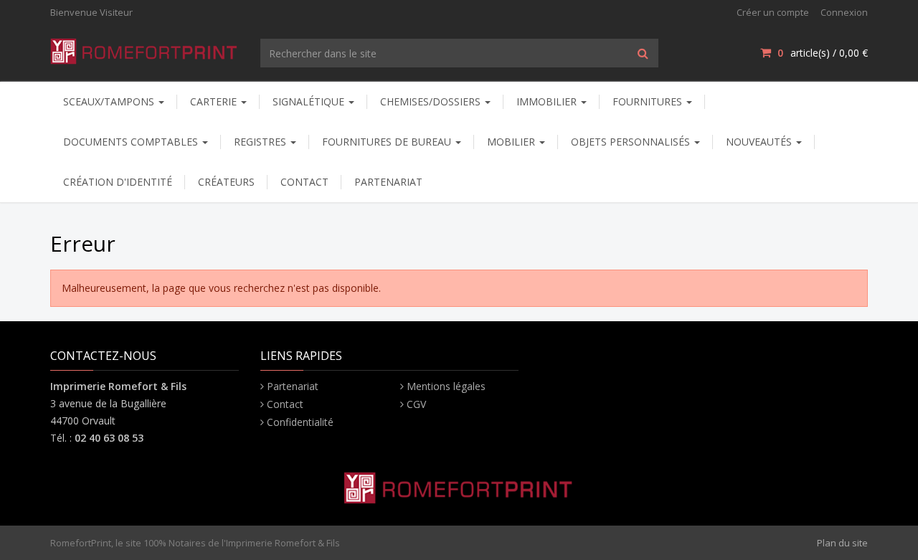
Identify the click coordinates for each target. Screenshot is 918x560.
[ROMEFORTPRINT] (144, 48)
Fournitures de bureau (388, 141)
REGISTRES (261, 141)
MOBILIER (512, 141)
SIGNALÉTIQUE (310, 101)
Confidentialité (300, 422)
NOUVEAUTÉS (760, 141)
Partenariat (292, 386)
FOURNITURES (648, 101)
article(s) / (822, 53)
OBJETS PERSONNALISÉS (632, 141)
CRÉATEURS (226, 182)
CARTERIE (215, 101)
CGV (416, 404)
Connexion (844, 12)
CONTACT (304, 182)
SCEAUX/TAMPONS (110, 101)
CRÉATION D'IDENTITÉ (117, 182)
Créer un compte (773, 12)
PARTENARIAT (388, 182)
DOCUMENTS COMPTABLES (132, 141)
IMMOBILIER (547, 101)
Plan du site (842, 542)
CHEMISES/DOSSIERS (431, 101)
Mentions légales (446, 386)
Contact (285, 404)
